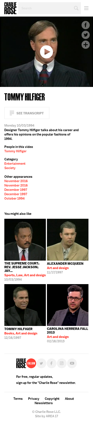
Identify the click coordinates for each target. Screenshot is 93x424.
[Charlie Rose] (21, 363)
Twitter (86, 35)
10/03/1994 (25, 271)
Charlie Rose (10, 8)
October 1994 (14, 198)
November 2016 (16, 181)
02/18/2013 (67, 335)
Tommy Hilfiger (15, 151)
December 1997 (15, 190)
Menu (84, 8)
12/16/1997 (20, 333)
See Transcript (30, 113)
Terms (18, 399)
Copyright (52, 399)
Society (10, 168)
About (69, 399)
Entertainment (15, 163)
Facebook (86, 25)
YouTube (72, 363)
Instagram (62, 363)
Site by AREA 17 (46, 416)
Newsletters (44, 403)
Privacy (33, 399)
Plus (86, 45)
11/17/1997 (65, 268)
